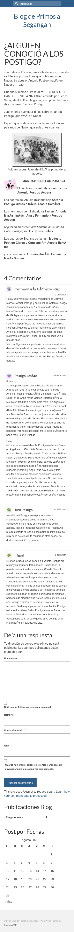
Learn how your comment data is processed (37, 793)
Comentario (11, 658)
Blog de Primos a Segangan (37, 20)
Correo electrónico (15, 730)
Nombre (9, 714)
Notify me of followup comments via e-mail (27, 707)
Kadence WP (10, 925)
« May (8, 901)
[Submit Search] (16, 3)
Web (6, 745)
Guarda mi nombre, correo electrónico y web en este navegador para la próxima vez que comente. (33, 766)
